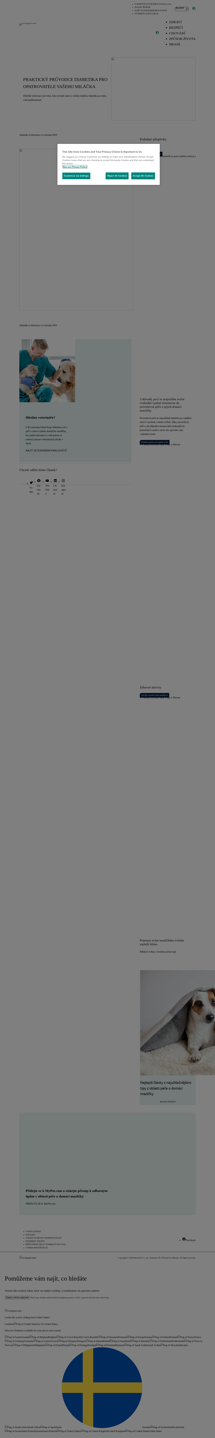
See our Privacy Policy (75, 166)
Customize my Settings (76, 176)
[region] (108, 164)
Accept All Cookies (143, 176)
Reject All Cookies (117, 176)
